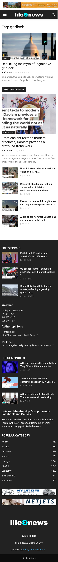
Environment (8, 475)
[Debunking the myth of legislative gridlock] (29, 46)
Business (6, 451)
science (5, 456)
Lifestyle (6, 461)
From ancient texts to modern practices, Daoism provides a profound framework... (24, 142)
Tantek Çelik (8, 331)
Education (7, 480)
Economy (6, 470)
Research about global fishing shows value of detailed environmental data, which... (36, 187)
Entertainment (8, 132)
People (5, 465)
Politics (6, 58)
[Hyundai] (29, 494)
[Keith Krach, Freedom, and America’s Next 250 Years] (10, 257)
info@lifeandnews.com (35, 549)
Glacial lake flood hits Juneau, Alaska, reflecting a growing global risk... (36, 289)
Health (5, 441)
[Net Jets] (29, 504)
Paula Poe (7, 342)
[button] (53, 14)
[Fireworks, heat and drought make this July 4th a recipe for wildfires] (10, 205)
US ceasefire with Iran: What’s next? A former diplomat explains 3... (37, 272)
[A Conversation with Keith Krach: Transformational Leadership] (10, 398)
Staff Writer (7, 72)
